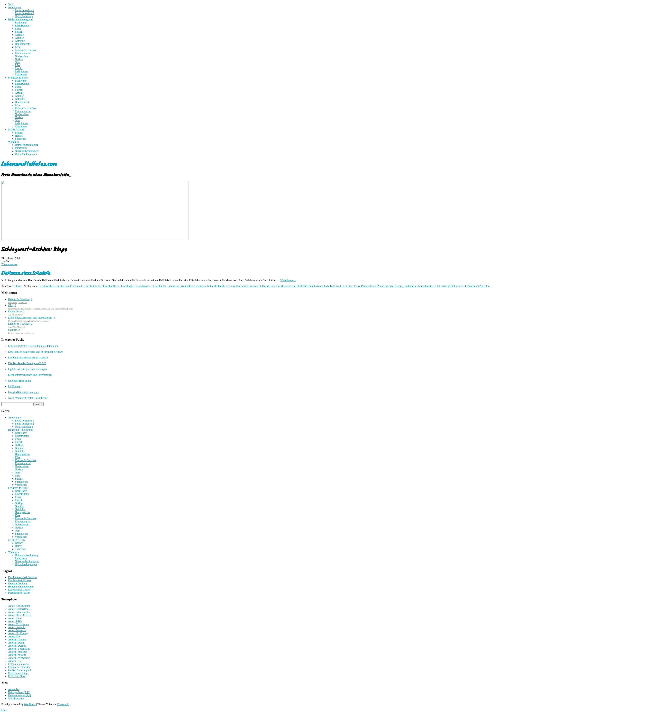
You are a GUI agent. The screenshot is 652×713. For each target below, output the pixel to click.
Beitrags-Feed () (19, 692)
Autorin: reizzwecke (19, 657)
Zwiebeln (472, 286)
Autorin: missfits (17, 654)
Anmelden (13, 689)
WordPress (29, 704)
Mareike (23, 302)
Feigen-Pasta (15, 311)
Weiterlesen (288, 280)
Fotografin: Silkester (19, 667)
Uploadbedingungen (26, 154)
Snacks (19, 68)
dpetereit (19, 314)
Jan (48, 308)
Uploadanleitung (24, 16)
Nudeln (19, 59)
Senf (463, 286)
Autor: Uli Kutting (18, 633)
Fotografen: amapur (18, 664)
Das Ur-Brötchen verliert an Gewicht (28, 357)
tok (52, 308)
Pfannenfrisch (368, 286)
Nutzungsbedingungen (27, 150)
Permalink (484, 286)
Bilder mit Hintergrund (20, 19)
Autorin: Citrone (17, 639)
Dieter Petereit (61, 308)
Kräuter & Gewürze (25, 50)
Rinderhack (410, 286)
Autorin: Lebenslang (19, 648)
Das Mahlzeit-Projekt (19, 580)
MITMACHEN (16, 129)
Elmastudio (63, 704)
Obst (17, 62)
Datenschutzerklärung (26, 144)
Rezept (398, 286)
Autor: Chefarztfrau (18, 609)
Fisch (18, 28)
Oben (4, 710)
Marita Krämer (39, 308)
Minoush (21, 327)
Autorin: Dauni (16, 642)
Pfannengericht (385, 286)
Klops (356, 286)
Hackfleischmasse (285, 286)
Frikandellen (186, 286)
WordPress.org (16, 698)
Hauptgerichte (22, 43)
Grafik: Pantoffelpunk (20, 670)
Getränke (20, 40)
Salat (437, 286)
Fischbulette (76, 286)
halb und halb (321, 286)
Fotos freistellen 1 (24, 10)
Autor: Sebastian (17, 630)
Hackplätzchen (305, 286)
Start (10, 4)
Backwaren (21, 22)
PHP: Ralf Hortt (16, 676)
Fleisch (19, 31)
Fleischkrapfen (142, 286)
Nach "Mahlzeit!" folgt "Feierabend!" (28, 398)
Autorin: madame (17, 651)
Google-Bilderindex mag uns (23, 392)
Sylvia (11, 321)
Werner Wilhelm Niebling (20, 308)
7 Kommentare (9, 264)
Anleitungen (14, 7)
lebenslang (13, 302)
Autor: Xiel (14, 636)
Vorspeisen (21, 74)
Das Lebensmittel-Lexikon (22, 577)
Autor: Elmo (15, 618)
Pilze (17, 65)
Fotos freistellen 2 (24, 13)
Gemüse (19, 37)
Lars (71, 308)
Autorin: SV (14, 660)
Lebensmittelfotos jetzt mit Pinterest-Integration (33, 346)
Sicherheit (20, 138)
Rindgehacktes (425, 286)
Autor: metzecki (16, 627)
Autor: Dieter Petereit (19, 615)
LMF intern (14, 386)
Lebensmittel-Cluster (19, 589)
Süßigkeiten (21, 71)
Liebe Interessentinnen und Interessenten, (30, 317)
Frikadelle (173, 286)
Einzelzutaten (22, 25)
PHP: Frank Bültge (18, 673)
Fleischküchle (158, 286)
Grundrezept (254, 286)
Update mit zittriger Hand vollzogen (27, 369)
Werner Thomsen (41, 321)
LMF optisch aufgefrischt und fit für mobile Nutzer (35, 351)
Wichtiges (13, 141)
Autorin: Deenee (17, 645)
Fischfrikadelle (92, 286)
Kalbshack (335, 286)
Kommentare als (19, 695)
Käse (17, 47)
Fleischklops (126, 286)
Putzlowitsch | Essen (19, 592)
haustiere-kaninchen (25, 333)
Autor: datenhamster (19, 612)
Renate (11, 333)
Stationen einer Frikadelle (25, 272)
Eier (67, 286)
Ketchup (347, 286)
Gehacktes (200, 286)
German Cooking (17, 583)
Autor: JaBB (15, 621)
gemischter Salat (237, 286)
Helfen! (19, 135)
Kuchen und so (23, 53)
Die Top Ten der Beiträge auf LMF (27, 363)
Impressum (21, 147)
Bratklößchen (47, 286)
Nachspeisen (22, 56)
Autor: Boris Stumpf (19, 605)
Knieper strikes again (19, 380)
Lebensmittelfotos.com (29, 163)
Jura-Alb (12, 327)
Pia (30, 321)
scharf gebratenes (450, 286)
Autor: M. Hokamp (18, 624)
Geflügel (19, 34)
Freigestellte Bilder (18, 77)
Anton (11, 314)
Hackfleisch (268, 286)
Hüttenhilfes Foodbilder (21, 586)
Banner (19, 132)
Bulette (59, 286)
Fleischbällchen (110, 286)
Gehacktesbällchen (217, 286)
